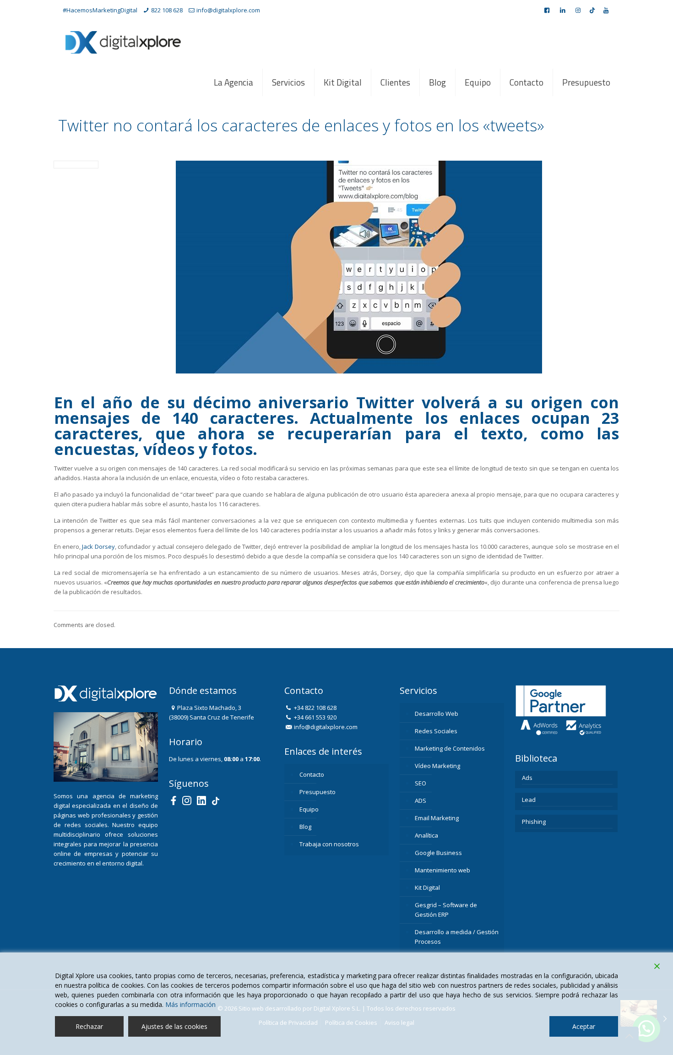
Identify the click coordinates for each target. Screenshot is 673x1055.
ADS (420, 800)
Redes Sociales (436, 731)
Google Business (438, 853)
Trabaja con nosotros (329, 844)
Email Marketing (437, 818)
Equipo (309, 809)
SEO (420, 783)
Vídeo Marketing (437, 766)
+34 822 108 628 (314, 707)
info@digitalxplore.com (228, 10)
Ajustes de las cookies (174, 1026)
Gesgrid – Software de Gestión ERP (446, 910)
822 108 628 (167, 10)
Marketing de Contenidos (450, 748)
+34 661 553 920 (314, 717)
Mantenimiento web (442, 870)
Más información (190, 1004)
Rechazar (89, 1026)
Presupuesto (317, 792)
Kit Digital (427, 887)
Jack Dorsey (98, 546)
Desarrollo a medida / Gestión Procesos (457, 937)
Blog (305, 826)
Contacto (311, 774)
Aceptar (583, 1026)
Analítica (426, 835)
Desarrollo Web (436, 713)
